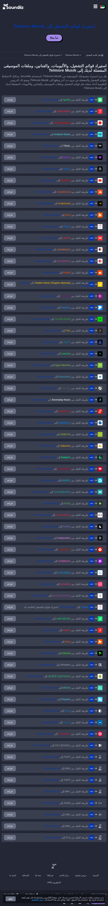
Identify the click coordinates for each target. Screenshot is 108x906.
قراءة (10, 99)
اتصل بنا (12, 875)
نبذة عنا (38, 875)
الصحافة (25, 875)
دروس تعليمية (80, 875)
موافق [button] (10, 899)
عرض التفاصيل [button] (38, 900)
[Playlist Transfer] (13, 6)
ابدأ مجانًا (54, 38)
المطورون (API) (54, 882)
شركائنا (50, 875)
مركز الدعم (64, 875)
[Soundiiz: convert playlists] (54, 866)
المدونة (96, 875)
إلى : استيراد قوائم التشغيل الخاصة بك (56, 607)
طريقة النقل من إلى (65, 99)
